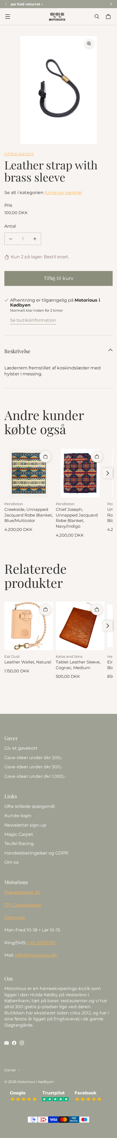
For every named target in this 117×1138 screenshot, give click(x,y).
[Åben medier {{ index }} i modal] (58, 90)
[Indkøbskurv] (109, 16)
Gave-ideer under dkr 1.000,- (35, 776)
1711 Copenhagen (22, 905)
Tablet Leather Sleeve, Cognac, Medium (78, 665)
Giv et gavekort (21, 748)
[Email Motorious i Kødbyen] (6, 1043)
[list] (58, 90)
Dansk (10, 1070)
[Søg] (97, 16)
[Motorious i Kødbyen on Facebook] (14, 1043)
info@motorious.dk (36, 955)
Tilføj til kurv (58, 278)
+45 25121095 (41, 942)
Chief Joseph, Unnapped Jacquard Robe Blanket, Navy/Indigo (77, 518)
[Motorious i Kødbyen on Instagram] (22, 1043)
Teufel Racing (19, 843)
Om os (11, 862)
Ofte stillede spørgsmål (29, 806)
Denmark (14, 917)
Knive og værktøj (63, 192)
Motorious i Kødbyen (35, 1081)
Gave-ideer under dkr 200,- (33, 757)
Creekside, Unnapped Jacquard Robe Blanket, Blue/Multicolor (28, 515)
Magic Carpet (18, 834)
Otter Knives (19, 154)
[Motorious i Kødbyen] (57, 16)
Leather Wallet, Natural (27, 662)
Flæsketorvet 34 (22, 892)
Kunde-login (18, 815)
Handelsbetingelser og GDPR (36, 853)
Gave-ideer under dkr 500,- (33, 766)
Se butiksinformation (33, 320)
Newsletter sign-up (25, 825)
